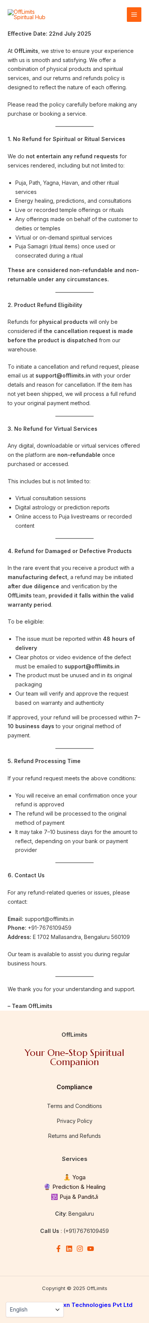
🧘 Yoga (74, 1177)
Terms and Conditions (74, 1106)
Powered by (75, 1304)
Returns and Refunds (74, 1136)
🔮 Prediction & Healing (74, 1186)
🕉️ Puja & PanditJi (74, 1196)
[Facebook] (58, 1248)
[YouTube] (90, 1248)
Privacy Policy (74, 1121)
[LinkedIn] (69, 1248)
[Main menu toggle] (134, 14)
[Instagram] (79, 1248)
